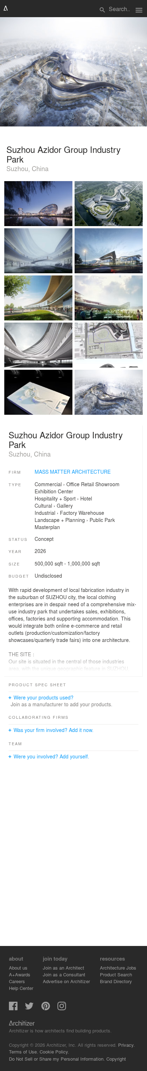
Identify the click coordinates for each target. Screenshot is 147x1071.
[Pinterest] (45, 1008)
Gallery (65, 505)
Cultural (43, 505)
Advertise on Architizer (66, 981)
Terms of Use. (23, 1051)
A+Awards (19, 974)
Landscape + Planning (60, 519)
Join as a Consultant (64, 974)
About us (18, 967)
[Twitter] (29, 1008)
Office (73, 484)
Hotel (86, 498)
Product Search (116, 974)
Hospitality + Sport (55, 498)
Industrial (45, 512)
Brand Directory (116, 981)
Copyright (116, 1058)
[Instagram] (61, 1008)
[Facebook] (13, 1008)
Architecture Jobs (118, 967)
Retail (87, 484)
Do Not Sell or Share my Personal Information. (57, 1058)
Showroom (107, 484)
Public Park (102, 519)
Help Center (21, 988)
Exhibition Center (54, 491)
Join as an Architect (63, 967)
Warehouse (91, 512)
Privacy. (126, 1044)
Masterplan (47, 526)
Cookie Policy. (54, 1051)
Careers (17, 981)
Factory (68, 512)
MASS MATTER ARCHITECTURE (73, 471)
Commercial (48, 484)
